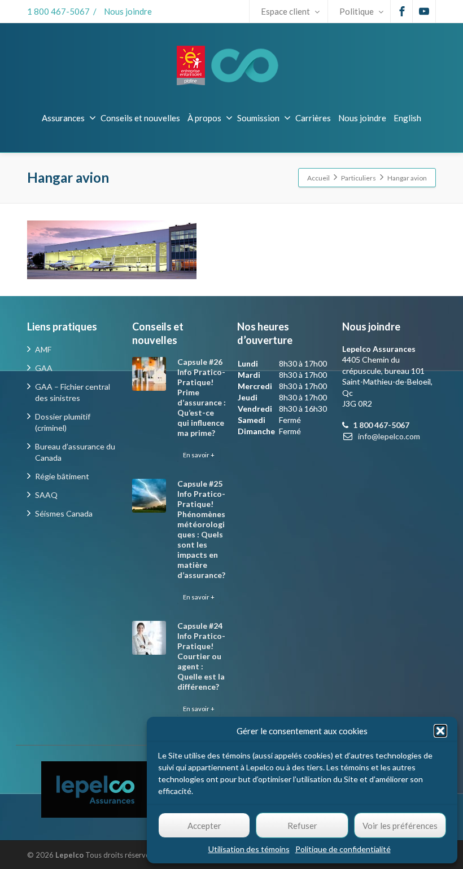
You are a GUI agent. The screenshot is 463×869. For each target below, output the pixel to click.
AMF (43, 349)
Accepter (204, 826)
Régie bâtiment (62, 476)
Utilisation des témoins (249, 849)
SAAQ (46, 495)
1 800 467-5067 (58, 11)
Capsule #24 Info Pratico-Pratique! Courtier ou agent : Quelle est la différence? (201, 656)
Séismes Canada (64, 513)
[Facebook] (402, 11)
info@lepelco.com (389, 436)
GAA (44, 368)
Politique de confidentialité (343, 849)
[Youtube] (424, 11)
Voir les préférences (400, 826)
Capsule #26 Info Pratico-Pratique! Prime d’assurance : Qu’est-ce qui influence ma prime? (201, 397)
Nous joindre (128, 11)
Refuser (302, 826)
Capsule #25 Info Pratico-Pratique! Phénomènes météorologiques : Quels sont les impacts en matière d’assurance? (201, 529)
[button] (440, 730)
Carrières (313, 118)
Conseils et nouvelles (140, 118)
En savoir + (199, 454)
